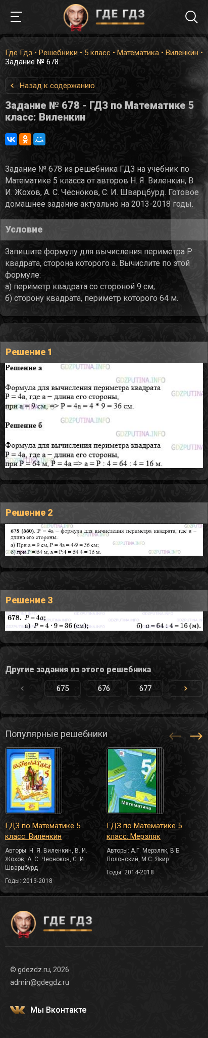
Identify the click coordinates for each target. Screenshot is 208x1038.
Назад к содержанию (57, 85)
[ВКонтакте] (11, 139)
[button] (186, 688)
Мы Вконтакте (58, 1010)
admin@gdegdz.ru (39, 982)
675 (63, 688)
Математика (138, 52)
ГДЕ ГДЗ (104, 16)
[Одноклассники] (25, 139)
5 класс (97, 52)
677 (145, 688)
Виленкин (182, 52)
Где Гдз (18, 52)
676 (104, 688)
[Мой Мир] (39, 139)
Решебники (58, 52)
